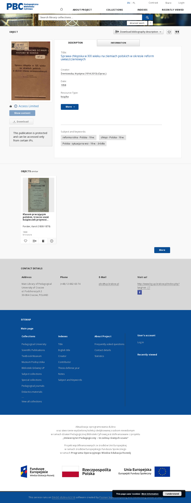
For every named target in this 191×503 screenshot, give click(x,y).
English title (64, 350)
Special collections (31, 379)
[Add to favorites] (169, 31)
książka (65, 96)
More (162, 250)
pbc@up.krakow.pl (109, 283)
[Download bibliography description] (34, 241)
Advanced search (137, 23)
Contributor (64, 362)
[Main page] (61, 10)
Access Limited (29, 106)
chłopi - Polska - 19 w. (112, 137)
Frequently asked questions (109, 344)
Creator (62, 356)
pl (134, 3)
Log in (140, 342)
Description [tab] (75, 42)
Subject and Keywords (70, 379)
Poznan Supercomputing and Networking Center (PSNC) (130, 497)
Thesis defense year (69, 368)
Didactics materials (32, 391)
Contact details (103, 350)
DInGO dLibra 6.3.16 (63, 497)
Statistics (99, 356)
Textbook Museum (32, 356)
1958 (63, 85)
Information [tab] (118, 42)
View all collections (32, 401)
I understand (172, 493)
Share (168, 2)
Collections (114, 9)
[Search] (147, 17)
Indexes (142, 9)
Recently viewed (173, 9)
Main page (27, 328)
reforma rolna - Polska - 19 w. (79, 137)
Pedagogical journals (33, 385)
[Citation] (177, 31)
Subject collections (32, 374)
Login (181, 2)
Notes (61, 374)
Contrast (153, 2)
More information (150, 493)
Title (60, 344)
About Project (82, 9)
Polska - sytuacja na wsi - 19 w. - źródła (84, 143)
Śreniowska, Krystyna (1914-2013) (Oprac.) (83, 73)
